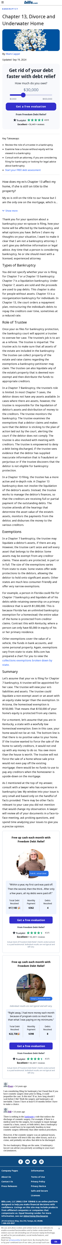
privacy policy (14, 1240)
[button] (2, 2)
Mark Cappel (13, 53)
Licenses (35, 1195)
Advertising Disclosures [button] (36, 1216)
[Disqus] (31, 1117)
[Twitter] (34, 1161)
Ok (55, 1241)
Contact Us (7, 1181)
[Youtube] (27, 1161)
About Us (6, 1176)
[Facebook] (20, 1161)
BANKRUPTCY (10, 9)
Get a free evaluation (31, 106)
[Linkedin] (41, 1161)
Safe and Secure (39, 1190)
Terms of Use (38, 1176)
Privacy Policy (38, 1181)
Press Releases (9, 1186)
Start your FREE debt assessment (23, 170)
